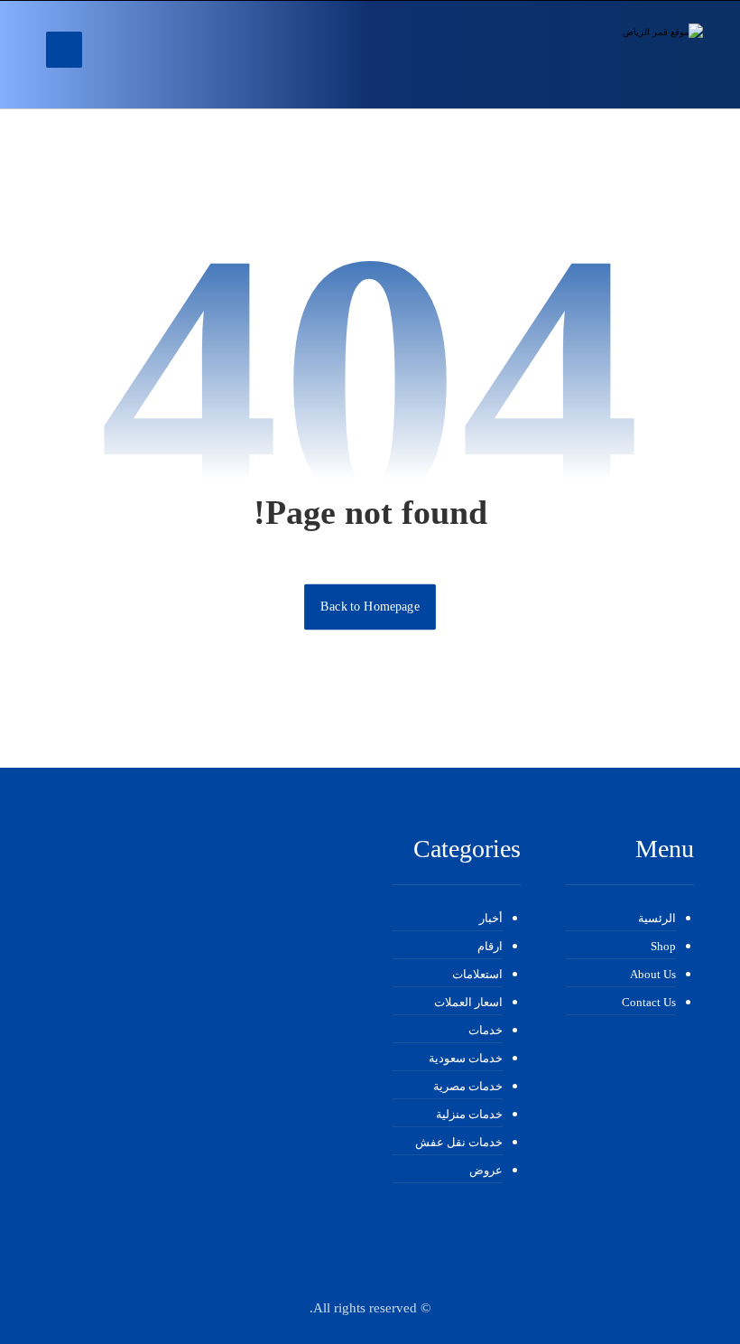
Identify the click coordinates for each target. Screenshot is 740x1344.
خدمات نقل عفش (459, 1142)
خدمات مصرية (468, 1086)
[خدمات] (604, 54)
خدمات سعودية (466, 1058)
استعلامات (477, 974)
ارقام (490, 946)
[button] (64, 50)
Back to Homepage (370, 606)
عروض (486, 1170)
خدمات (485, 1030)
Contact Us (649, 1002)
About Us (653, 974)
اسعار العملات (468, 1002)
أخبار (491, 918)
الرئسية (657, 918)
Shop (663, 946)
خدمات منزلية (469, 1114)
